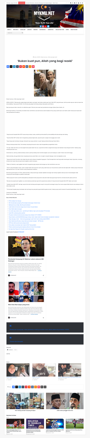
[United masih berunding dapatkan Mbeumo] (75, 424)
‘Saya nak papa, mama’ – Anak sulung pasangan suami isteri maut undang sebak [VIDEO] (29, 219)
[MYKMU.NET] (45, 16)
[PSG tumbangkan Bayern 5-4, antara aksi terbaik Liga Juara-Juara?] (15, 424)
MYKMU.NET (21, 232)
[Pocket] (33, 66)
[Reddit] (23, 66)
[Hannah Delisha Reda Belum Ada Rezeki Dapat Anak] (70, 370)
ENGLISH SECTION (60, 29)
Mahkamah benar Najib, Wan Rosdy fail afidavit (19, 205)
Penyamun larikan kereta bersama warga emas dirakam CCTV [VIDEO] (25, 215)
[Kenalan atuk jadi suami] (18, 370)
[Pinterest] (20, 66)
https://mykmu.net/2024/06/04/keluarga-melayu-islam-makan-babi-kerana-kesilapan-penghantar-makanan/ (34, 217)
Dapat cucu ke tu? (36, 377)
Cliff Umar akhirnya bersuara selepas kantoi (19, 223)
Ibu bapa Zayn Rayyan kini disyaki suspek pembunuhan (21, 229)
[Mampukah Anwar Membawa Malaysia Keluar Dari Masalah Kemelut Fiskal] (35, 424)
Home (35, 57)
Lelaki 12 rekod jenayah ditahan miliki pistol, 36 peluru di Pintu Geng (55, 430)
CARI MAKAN (42, 29)
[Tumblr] (17, 66)
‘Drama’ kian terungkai (16, 341)
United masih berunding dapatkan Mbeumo (74, 430)
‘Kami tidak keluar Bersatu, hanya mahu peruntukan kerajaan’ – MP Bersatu (26, 221)
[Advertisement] (45, 45)
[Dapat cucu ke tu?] (44, 370)
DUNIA (67, 29)
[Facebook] (8, 66)
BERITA (9, 29)
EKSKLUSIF (22, 29)
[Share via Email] (42, 387)
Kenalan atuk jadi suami (11, 377)
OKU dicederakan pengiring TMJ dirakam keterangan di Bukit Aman (24, 203)
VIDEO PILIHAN (74, 29)
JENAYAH (29, 29)
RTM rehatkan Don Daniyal (15, 201)
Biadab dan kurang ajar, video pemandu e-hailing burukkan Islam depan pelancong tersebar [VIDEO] (39, 329)
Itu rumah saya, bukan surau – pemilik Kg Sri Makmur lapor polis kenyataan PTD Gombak (29, 211)
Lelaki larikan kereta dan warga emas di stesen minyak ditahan (23, 207)
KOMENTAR (50, 29)
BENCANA (15, 29)
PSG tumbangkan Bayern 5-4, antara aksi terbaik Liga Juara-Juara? (14, 431)
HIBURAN (35, 29)
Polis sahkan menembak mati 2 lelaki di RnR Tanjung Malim (22, 225)
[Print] (45, 387)
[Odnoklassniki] (30, 66)
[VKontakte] (27, 66)
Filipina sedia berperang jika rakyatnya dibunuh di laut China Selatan (25, 227)
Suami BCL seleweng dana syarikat (17, 213)
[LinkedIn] (14, 66)
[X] (11, 66)
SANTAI (38, 57)
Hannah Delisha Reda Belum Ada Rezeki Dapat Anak (69, 377)
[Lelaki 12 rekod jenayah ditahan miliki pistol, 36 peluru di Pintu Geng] (55, 424)
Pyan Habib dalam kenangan (15, 209)
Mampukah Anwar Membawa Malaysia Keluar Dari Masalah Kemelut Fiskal (33, 431)
